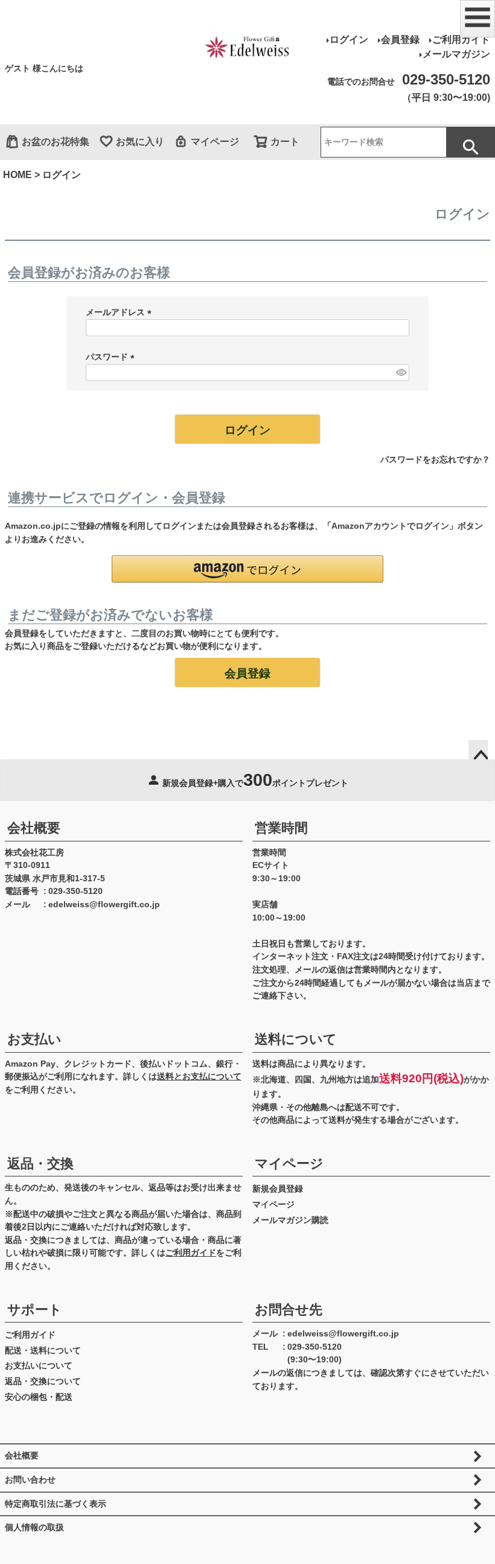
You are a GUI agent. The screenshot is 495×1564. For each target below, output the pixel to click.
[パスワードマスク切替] (401, 372)
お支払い (34, 1039)
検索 (470, 142)
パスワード (112, 357)
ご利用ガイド (461, 39)
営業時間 (281, 827)
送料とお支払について (199, 1076)
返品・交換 (40, 1163)
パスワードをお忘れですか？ (435, 459)
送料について (296, 1039)
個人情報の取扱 (34, 1527)
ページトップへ (478, 749)
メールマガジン (456, 54)
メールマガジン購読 (290, 1220)
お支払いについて (38, 1365)
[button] (247, 569)
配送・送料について (43, 1350)
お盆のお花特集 (55, 141)
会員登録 (400, 39)
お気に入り (140, 141)
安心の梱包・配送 (38, 1397)
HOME (17, 175)
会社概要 (33, 827)
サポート (34, 1309)
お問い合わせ (30, 1479)
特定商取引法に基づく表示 (55, 1503)
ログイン (349, 39)
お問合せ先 (288, 1309)
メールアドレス (121, 312)
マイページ (215, 141)
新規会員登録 (277, 1188)
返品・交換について (43, 1381)
